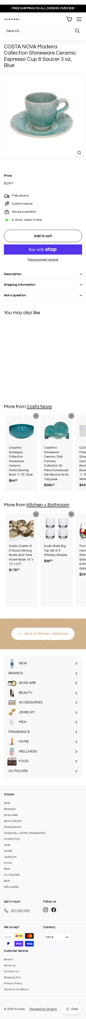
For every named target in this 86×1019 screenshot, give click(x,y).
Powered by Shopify (43, 1009)
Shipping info (12, 977)
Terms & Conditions (16, 989)
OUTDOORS (12, 875)
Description (13, 274)
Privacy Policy (13, 983)
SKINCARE (11, 815)
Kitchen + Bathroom (48, 504)
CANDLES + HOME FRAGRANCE (25, 833)
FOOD (8, 863)
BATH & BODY (13, 821)
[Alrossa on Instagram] (45, 909)
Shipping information (19, 284)
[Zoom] (79, 152)
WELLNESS (11, 886)
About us (10, 965)
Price (8, 175)
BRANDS (9, 809)
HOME (8, 851)
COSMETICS (12, 839)
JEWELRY (10, 857)
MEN (7, 869)
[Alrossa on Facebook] (53, 909)
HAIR (7, 845)
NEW (7, 803)
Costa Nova (39, 406)
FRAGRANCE (12, 827)
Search (8, 959)
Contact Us (11, 971)
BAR (7, 881)
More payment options (43, 259)
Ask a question (15, 295)
